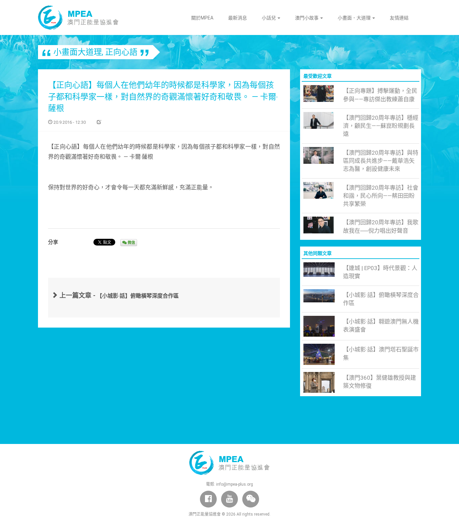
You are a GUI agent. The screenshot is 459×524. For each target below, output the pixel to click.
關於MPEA (202, 18)
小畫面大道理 (77, 52)
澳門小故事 (307, 18)
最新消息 (237, 18)
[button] (250, 499)
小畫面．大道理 (355, 18)
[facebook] (208, 499)
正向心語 (121, 52)
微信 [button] (131, 242)
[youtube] (229, 499)
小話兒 (269, 18)
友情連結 (399, 18)
